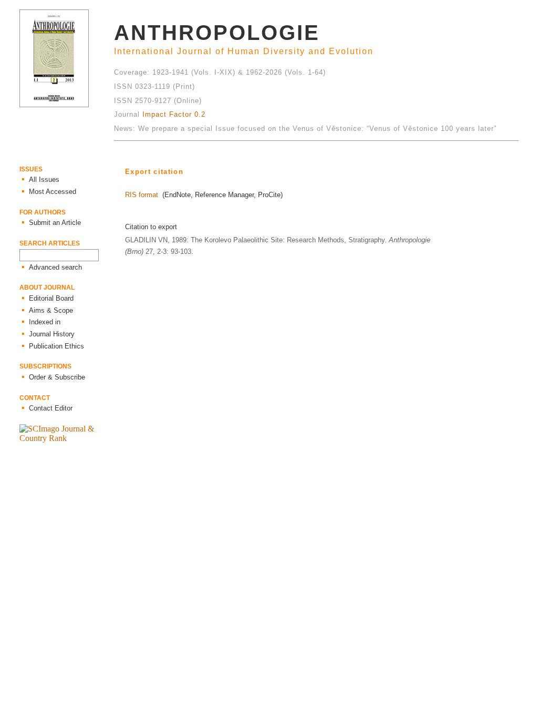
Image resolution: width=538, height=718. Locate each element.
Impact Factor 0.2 (173, 114)
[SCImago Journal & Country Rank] (66, 438)
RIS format (141, 195)
